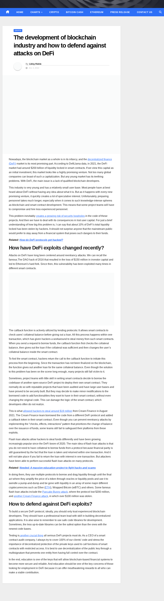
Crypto (54, 12)
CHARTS (35, 12)
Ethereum (96, 12)
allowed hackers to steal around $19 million (47, 411)
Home (19, 12)
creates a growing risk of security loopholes (60, 216)
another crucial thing (31, 535)
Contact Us (144, 12)
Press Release (120, 12)
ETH (47, 487)
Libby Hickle (35, 64)
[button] (160, 12)
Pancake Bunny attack (55, 491)
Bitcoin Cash (74, 12)
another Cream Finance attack (31, 496)
